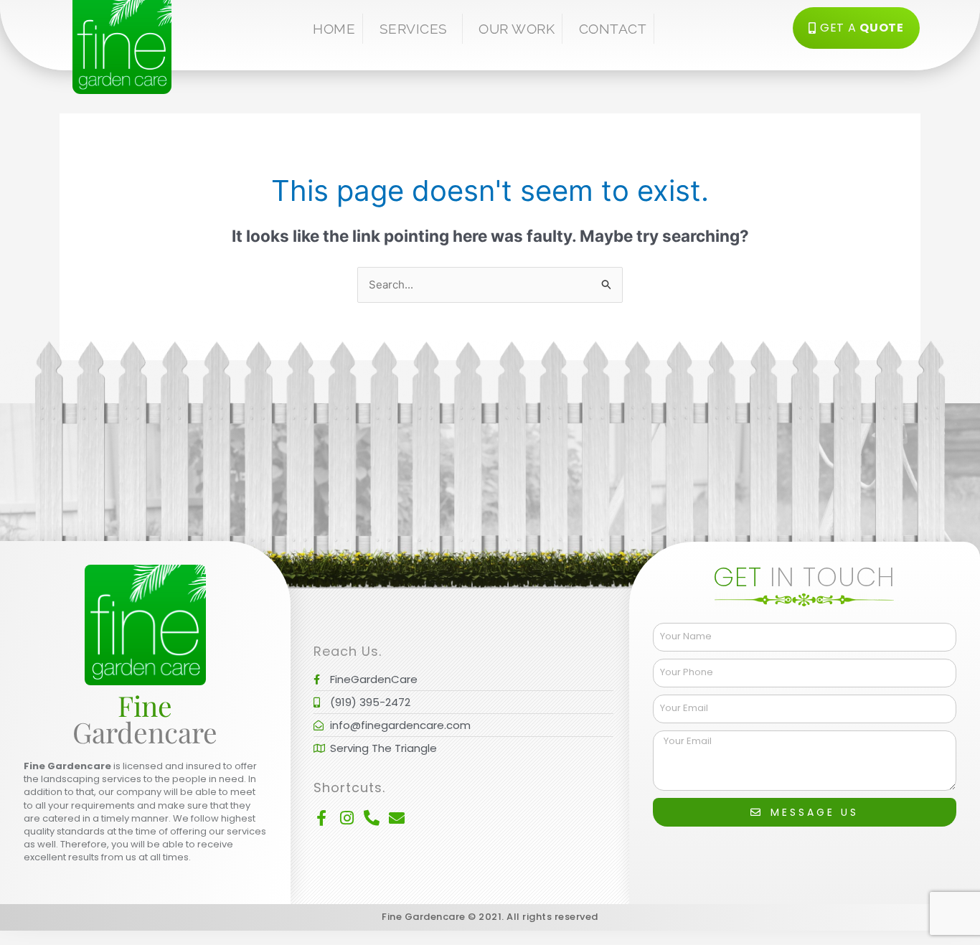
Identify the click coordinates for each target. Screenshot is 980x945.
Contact (613, 29)
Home (334, 29)
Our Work (517, 29)
